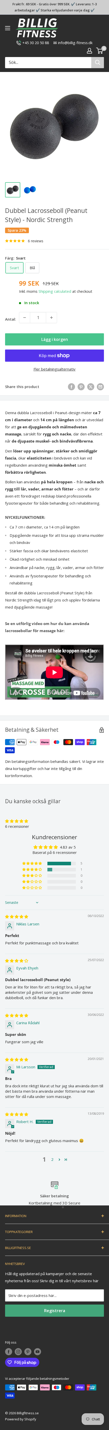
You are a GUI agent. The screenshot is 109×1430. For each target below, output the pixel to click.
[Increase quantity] (51, 317)
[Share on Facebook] (71, 386)
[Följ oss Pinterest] (27, 1351)
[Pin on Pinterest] (81, 386)
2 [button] (52, 1159)
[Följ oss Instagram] (18, 1351)
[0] (100, 51)
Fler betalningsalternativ (54, 369)
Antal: (10, 319)
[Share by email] (100, 386)
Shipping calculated (55, 291)
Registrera (54, 1310)
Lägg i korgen (54, 339)
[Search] (97, 62)
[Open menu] (7, 28)
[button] (16, 820)
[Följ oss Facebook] (8, 1351)
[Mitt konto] (89, 50)
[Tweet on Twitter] (90, 386)
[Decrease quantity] (24, 317)
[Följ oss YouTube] (37, 1351)
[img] (16, 916)
